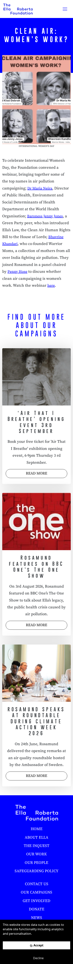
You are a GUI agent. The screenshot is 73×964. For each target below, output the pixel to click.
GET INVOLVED (36, 901)
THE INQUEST (36, 845)
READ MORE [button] (36, 473)
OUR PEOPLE (36, 862)
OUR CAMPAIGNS (36, 892)
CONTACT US (36, 884)
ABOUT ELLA (36, 837)
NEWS (36, 917)
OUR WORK (36, 854)
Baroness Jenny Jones (45, 216)
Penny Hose (17, 271)
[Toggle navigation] (65, 9)
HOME (36, 829)
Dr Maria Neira (39, 188)
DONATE (36, 909)
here (51, 285)
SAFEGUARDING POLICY (36, 871)
